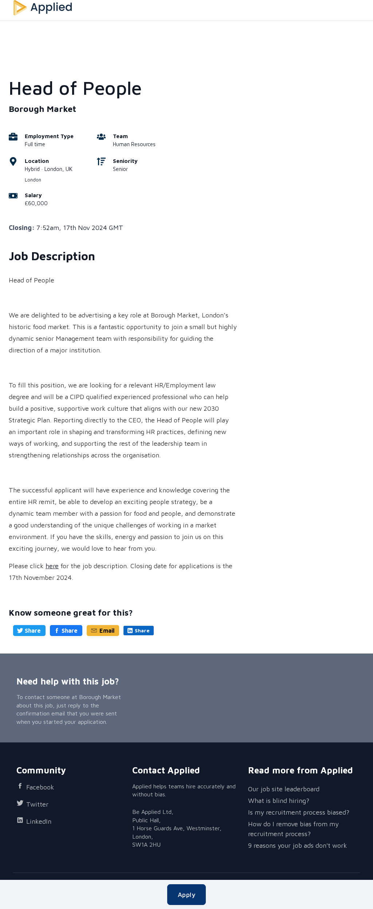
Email (106, 630)
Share (33, 630)
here (52, 566)
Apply (186, 894)
